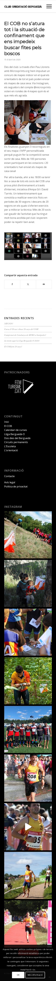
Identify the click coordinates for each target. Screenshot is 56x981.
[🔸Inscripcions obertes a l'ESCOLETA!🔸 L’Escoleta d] (28, 534)
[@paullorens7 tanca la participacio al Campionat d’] (28, 680)
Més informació (35, 975)
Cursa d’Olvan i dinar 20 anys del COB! (21, 329)
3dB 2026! (8, 323)
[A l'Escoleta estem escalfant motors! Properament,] (28, 583)
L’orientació (11, 450)
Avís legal (9, 482)
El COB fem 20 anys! (13, 346)
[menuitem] (47, 6)
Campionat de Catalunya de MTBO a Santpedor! (25, 334)
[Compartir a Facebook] (12, 284)
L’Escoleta (10, 446)
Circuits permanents (16, 442)
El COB (8, 426)
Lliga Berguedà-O (14, 434)
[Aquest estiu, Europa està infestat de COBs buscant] (28, 729)
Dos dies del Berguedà (17, 438)
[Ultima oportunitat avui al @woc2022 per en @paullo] (28, 875)
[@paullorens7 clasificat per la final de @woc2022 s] (28, 826)
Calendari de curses (15, 430)
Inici (6, 422)
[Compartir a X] (28, 284)
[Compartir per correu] (44, 284)
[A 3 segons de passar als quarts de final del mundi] (28, 924)
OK (18, 975)
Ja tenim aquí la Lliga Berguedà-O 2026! (22, 340)
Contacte (9, 476)
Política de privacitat (16, 486)
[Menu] (47, 6)
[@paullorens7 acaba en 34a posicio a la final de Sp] (28, 778)
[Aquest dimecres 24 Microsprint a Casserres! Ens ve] (28, 632)
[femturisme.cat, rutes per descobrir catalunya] (19, 396)
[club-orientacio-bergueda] (23, 6)
